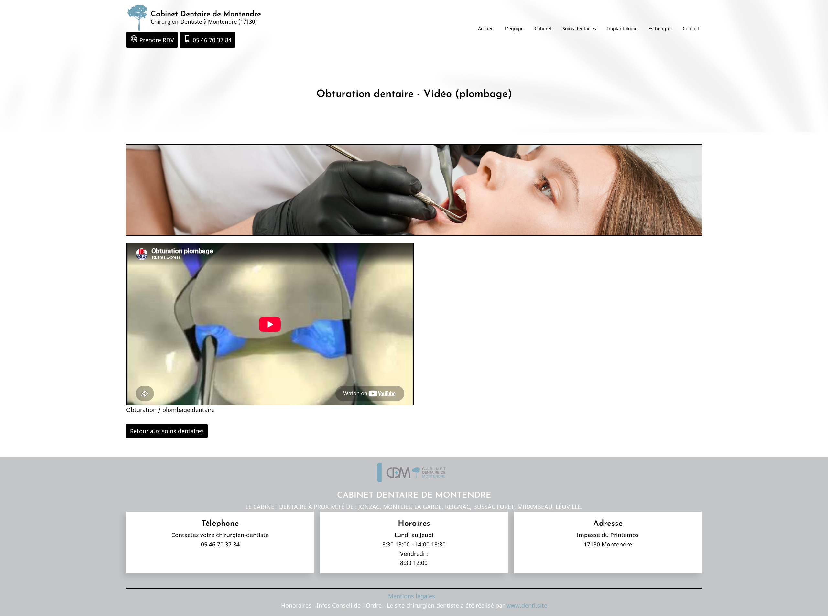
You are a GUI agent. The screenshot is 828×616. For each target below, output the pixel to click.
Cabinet (543, 29)
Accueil (486, 29)
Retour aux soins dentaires (167, 431)
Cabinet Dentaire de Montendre (206, 14)
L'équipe (514, 29)
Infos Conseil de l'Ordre (350, 605)
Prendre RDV (152, 39)
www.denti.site (526, 605)
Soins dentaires (579, 29)
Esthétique (660, 29)
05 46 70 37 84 (207, 39)
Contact (691, 29)
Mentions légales (411, 596)
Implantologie (622, 29)
